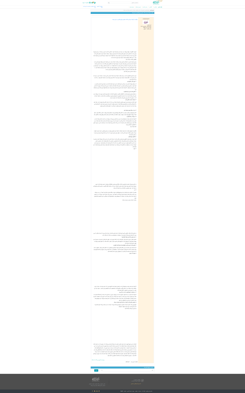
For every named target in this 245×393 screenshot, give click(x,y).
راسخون (159, 7)
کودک (134, 10)
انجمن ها (142, 10)
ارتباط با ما (143, 391)
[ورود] (97, 391)
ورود (83, 3)
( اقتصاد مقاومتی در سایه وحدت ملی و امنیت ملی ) (89, 7)
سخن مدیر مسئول (149, 391)
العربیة (125, 391)
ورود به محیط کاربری (130, 391)
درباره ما (139, 391)
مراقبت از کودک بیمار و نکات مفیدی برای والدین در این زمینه (125, 19)
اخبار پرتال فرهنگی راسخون (136, 384)
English (121, 391)
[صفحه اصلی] (99, 391)
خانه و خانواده (138, 10)
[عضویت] (95, 391)
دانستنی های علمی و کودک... (127, 10)
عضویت (86, 3)
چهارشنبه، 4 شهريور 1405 (99, 7)
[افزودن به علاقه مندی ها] (92, 391)
